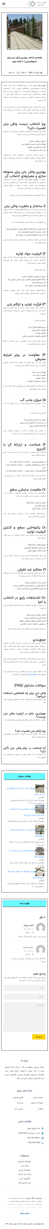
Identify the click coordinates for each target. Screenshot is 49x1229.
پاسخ (28, 932)
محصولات (24, 1156)
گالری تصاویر (18, 1097)
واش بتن (24, 1165)
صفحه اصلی (38, 1097)
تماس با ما (19, 1108)
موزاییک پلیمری (24, 1161)
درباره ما (24, 1060)
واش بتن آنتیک (24, 1174)
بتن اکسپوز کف (24, 1182)
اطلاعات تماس (24, 1121)
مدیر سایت (28, 947)
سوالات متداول (37, 1102)
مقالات (40, 1108)
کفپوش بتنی (24, 1178)
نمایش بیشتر (24, 1213)
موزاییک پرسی (24, 1170)
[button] (4, 4)
